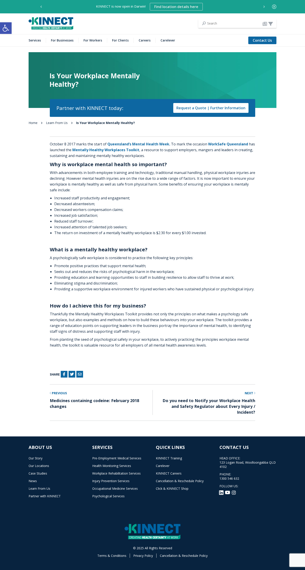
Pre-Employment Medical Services (116, 458)
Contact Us (262, 40)
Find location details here (176, 6)
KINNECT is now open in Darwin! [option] (147, 6)
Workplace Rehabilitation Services (116, 473)
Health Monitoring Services (111, 466)
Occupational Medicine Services (115, 488)
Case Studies (38, 473)
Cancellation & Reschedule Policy (180, 481)
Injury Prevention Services (111, 481)
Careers (144, 40)
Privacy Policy (143, 555)
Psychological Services (108, 496)
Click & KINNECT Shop (172, 488)
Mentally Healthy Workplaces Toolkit (105, 149)
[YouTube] (228, 492)
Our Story (35, 458)
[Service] (270, 23)
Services (35, 40)
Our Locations (39, 466)
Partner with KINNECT (45, 496)
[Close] (274, 6)
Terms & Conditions (111, 555)
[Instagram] (233, 492)
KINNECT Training (169, 458)
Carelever (168, 40)
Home (33, 123)
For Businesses (62, 40)
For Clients (120, 40)
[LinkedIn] (222, 492)
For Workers (93, 40)
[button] (6, 28)
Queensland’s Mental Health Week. (138, 144)
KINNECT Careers (169, 473)
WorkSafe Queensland (228, 144)
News (33, 481)
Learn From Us (57, 123)
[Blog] (265, 23)
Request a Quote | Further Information (210, 107)
